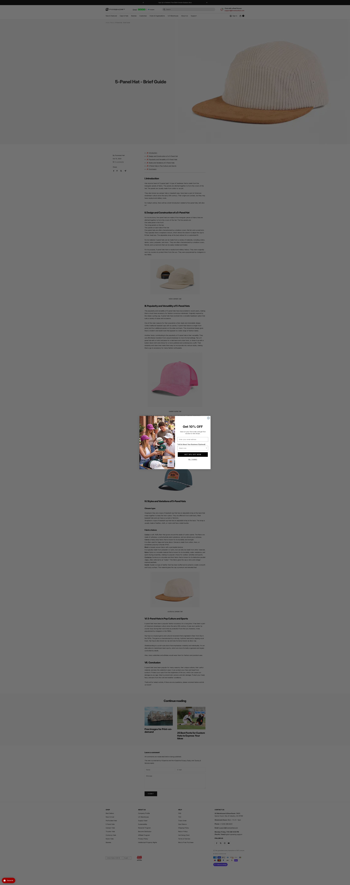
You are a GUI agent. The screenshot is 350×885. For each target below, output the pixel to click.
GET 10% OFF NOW (192, 454)
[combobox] (192, 448)
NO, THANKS (192, 459)
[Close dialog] (208, 418)
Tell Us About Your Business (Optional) (191, 444)
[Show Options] (206, 448)
